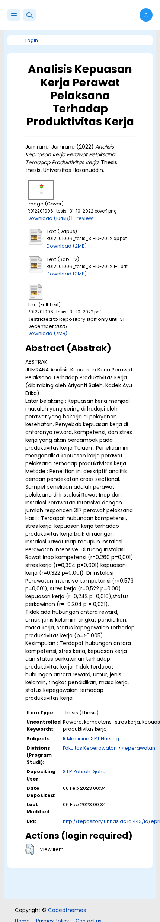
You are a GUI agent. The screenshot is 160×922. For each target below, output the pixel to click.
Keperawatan (138, 748)
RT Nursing (106, 739)
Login (31, 40)
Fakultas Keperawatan (90, 748)
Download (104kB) (49, 218)
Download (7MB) (47, 333)
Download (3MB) (67, 274)
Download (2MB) (67, 246)
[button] (29, 15)
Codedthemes (67, 910)
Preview (83, 218)
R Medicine (76, 739)
